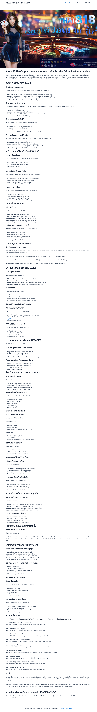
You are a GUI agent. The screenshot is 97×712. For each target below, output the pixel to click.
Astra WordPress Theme (65, 708)
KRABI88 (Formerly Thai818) (18, 3)
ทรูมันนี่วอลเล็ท (11, 319)
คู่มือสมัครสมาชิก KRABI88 (83, 3)
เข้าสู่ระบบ (71, 3)
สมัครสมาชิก (63, 3)
